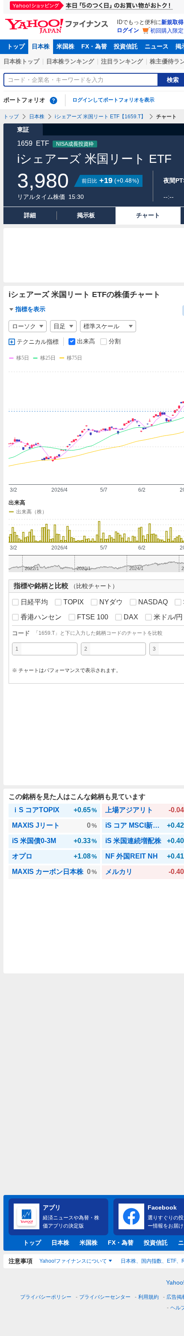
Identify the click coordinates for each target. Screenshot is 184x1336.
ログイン (128, 30)
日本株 (41, 46)
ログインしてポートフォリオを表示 (113, 100)
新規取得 (172, 22)
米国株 (65, 46)
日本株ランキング (70, 61)
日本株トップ (21, 61)
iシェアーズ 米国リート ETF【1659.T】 (100, 117)
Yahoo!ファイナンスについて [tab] (73, 1261)
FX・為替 (94, 46)
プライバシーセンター (105, 1297)
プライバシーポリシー (45, 1297)
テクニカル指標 (38, 341)
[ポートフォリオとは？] (53, 100)
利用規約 (148, 1297)
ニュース (157, 46)
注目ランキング (122, 61)
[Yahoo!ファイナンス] (58, 21)
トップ (16, 46)
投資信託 (126, 46)
